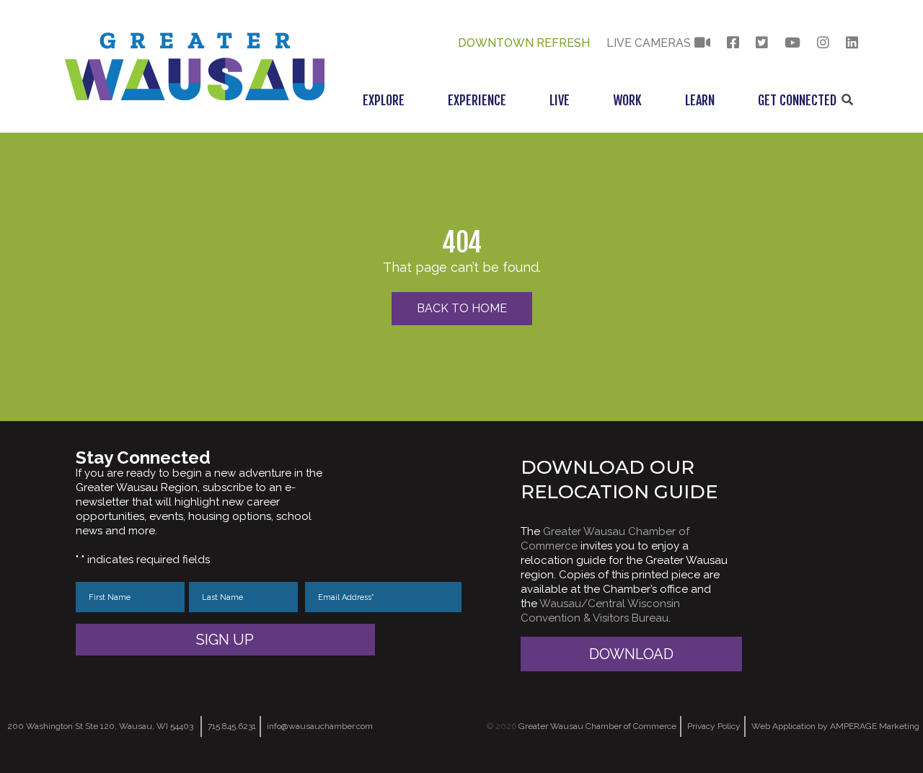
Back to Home (462, 308)
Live (559, 100)
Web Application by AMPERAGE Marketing (835, 726)
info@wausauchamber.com (320, 726)
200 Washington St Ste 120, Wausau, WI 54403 (100, 726)
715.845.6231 (232, 726)
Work (627, 100)
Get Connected (797, 100)
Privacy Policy (714, 726)
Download (631, 654)
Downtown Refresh (524, 43)
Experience (477, 100)
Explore (384, 100)
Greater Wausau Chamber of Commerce (597, 726)
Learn (700, 100)
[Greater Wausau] (194, 96)
